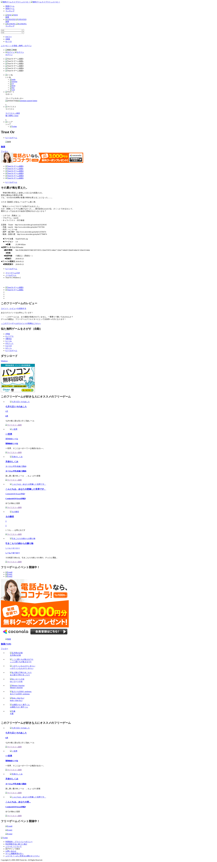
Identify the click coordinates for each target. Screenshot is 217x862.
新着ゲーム (9, 6)
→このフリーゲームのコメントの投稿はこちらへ (21, 323)
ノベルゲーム (10, 275)
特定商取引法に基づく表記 (16, 844)
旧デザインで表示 (12, 849)
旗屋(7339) (6, 644)
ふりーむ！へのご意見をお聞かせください (22, 856)
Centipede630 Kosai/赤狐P (15, 494)
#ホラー (8, 37)
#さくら (8, 348)
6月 (6, 411)
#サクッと (9, 343)
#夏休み (8, 339)
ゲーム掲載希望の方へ (14, 854)
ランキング (9, 11)
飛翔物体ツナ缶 (11, 439)
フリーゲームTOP (12, 273)
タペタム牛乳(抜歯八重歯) (15, 466)
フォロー (4, 151)
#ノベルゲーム (11, 138)
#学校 (7, 334)
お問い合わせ (10, 851)
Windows (4, 361)
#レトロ (8, 41)
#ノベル (8, 341)
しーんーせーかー (12, 548)
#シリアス (9, 336)
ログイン (28, 46)
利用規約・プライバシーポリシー (19, 842)
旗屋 (3, 147)
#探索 (7, 39)
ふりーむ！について (13, 846)
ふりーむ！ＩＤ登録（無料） (12, 46)
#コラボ (8, 346)
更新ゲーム (9, 9)
